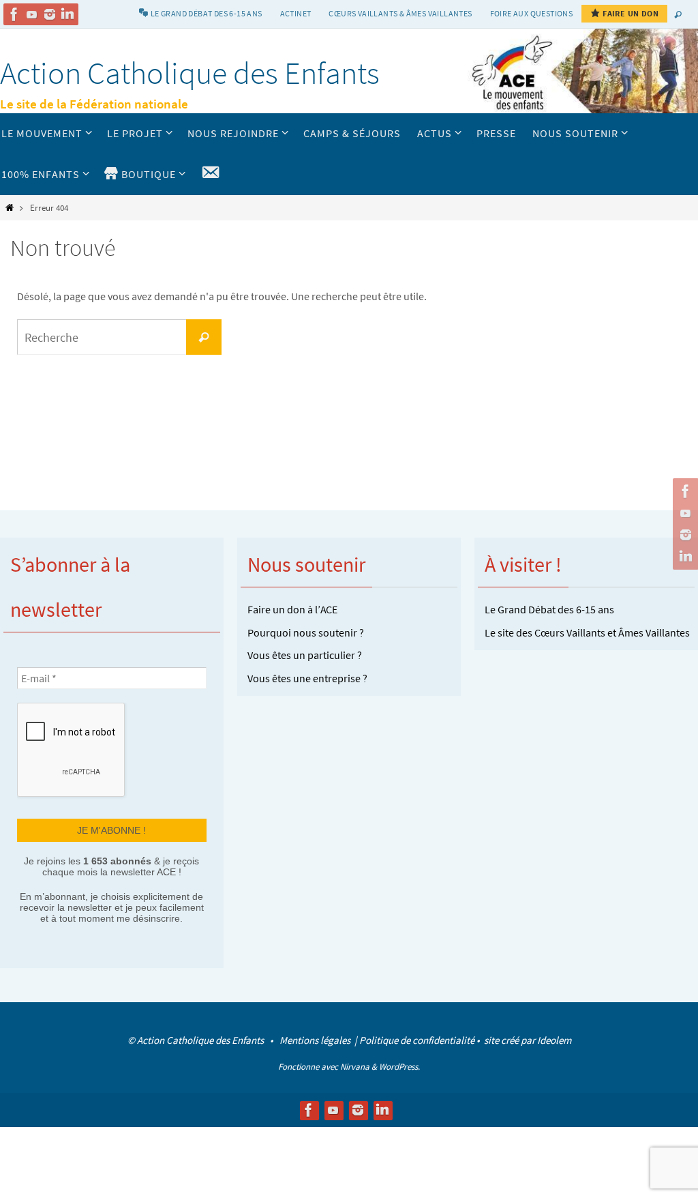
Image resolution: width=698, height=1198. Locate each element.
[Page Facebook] (14, 14)
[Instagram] (50, 14)
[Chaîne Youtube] (32, 14)
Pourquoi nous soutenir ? (305, 632)
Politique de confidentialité (416, 1038)
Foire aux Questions (531, 13)
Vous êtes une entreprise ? (307, 678)
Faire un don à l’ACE (292, 609)
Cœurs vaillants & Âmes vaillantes (400, 13)
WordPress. (399, 1064)
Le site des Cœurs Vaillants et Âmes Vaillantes (587, 632)
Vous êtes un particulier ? (304, 655)
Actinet (296, 13)
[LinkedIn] (67, 14)
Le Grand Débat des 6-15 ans (549, 609)
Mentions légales (315, 1038)
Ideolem (554, 1038)
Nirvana (354, 1064)
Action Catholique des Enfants (190, 73)
